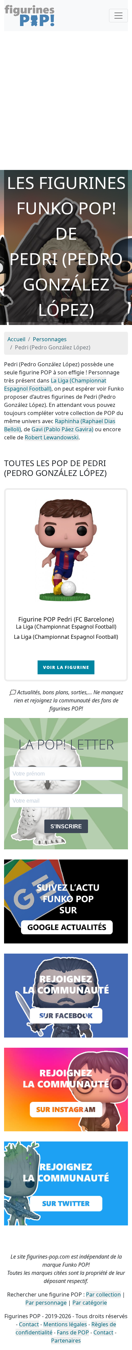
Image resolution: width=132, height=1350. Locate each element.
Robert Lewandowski (52, 437)
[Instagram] (66, 1089)
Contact (29, 1324)
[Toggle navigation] (118, 15)
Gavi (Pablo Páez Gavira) (62, 429)
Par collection (103, 1294)
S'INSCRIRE (66, 826)
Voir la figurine (66, 667)
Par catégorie (89, 1302)
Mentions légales (65, 1324)
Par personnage (46, 1302)
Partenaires (66, 1340)
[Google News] (66, 901)
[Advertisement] (66, 101)
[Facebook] (66, 995)
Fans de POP (73, 1332)
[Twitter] (66, 1182)
